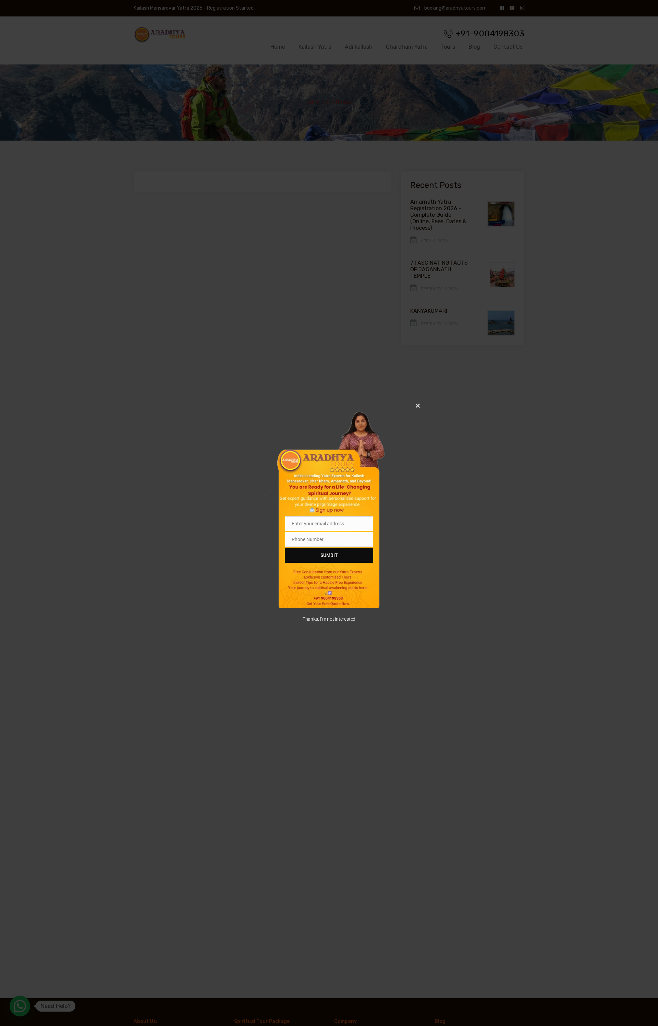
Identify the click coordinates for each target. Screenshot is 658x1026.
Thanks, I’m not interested (329, 619)
